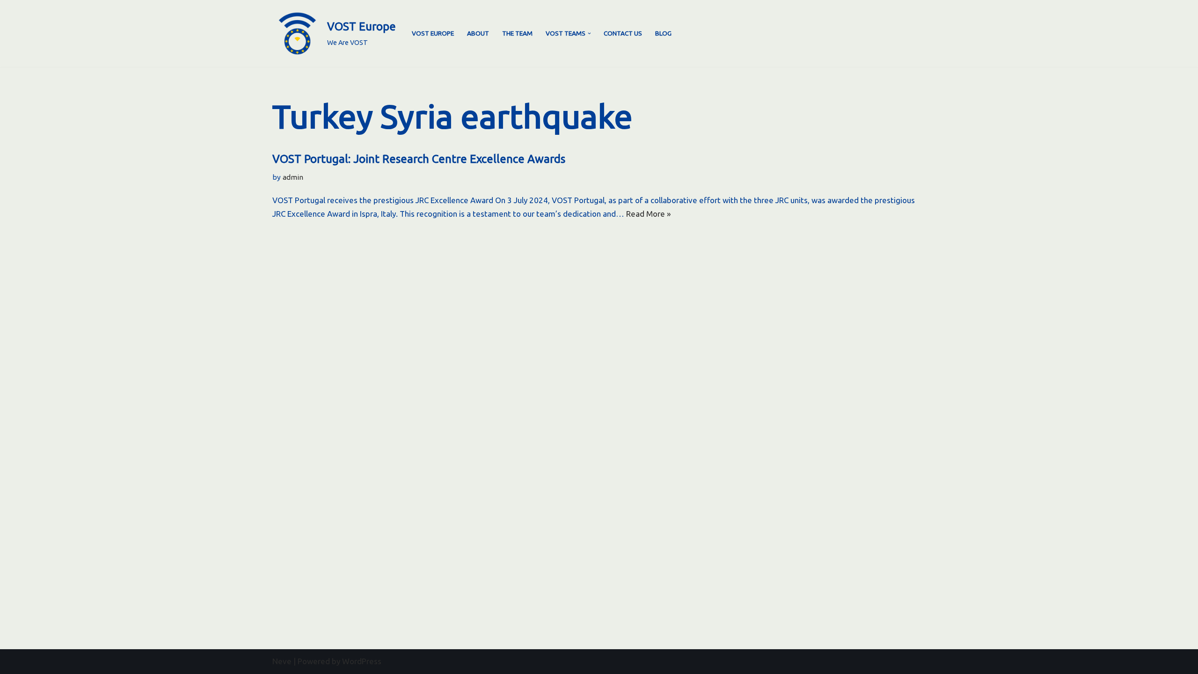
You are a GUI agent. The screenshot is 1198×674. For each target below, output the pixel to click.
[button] (589, 33)
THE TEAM (517, 33)
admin (293, 177)
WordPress (361, 661)
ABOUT (478, 33)
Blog (663, 33)
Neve (282, 661)
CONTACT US (623, 33)
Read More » (648, 213)
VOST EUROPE (433, 33)
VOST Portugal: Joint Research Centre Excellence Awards (418, 159)
